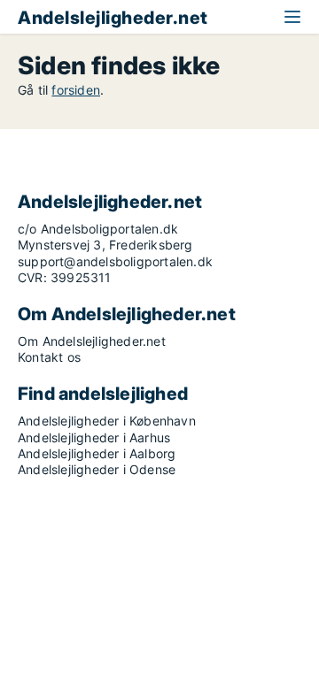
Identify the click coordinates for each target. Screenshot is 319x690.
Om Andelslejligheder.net (92, 341)
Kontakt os (49, 356)
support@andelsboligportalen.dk (115, 261)
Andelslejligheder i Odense (96, 469)
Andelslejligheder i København (107, 420)
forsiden (75, 89)
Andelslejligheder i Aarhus (94, 437)
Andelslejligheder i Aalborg (96, 453)
